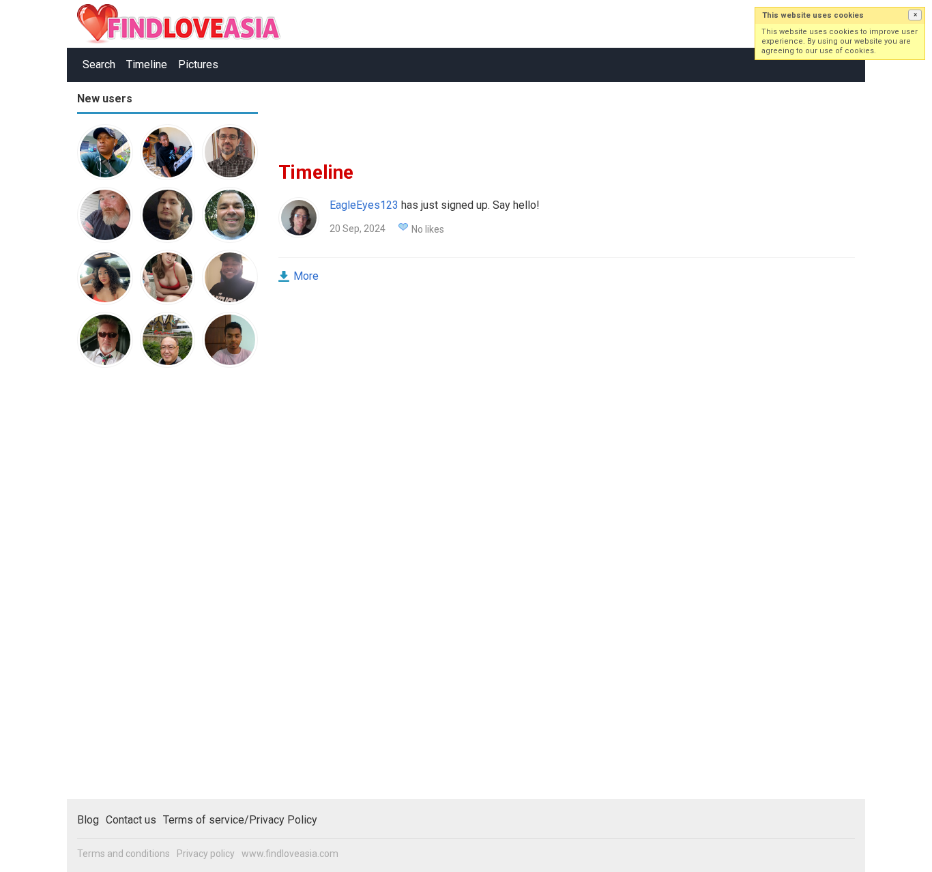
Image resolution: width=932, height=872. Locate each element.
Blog (88, 819)
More (306, 276)
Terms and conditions (123, 853)
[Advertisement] (131, 589)
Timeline (146, 64)
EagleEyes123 (364, 205)
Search (99, 64)
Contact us (131, 819)
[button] (915, 15)
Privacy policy (206, 853)
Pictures (198, 64)
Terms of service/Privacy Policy (240, 819)
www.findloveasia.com (290, 853)
